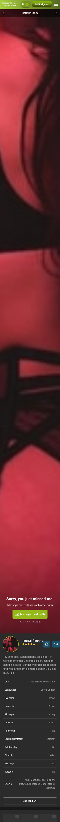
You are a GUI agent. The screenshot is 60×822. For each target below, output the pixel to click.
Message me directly (32, 614)
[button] (46, 644)
